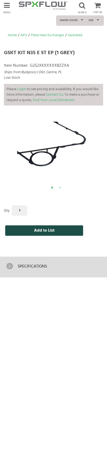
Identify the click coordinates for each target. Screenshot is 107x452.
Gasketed (75, 35)
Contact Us (54, 95)
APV (24, 35)
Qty (7, 210)
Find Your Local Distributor (54, 100)
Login (21, 89)
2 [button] (59, 188)
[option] (56, 148)
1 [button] (52, 188)
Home (12, 35)
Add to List (44, 230)
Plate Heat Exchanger (47, 35)
